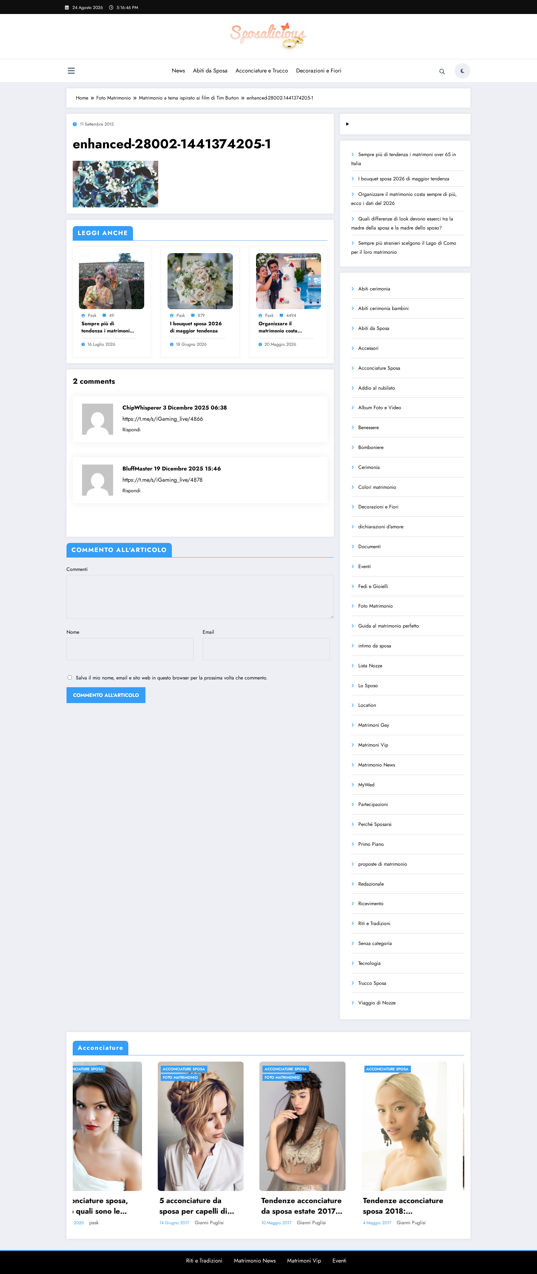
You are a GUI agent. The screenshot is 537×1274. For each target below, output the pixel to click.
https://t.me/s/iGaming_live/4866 (162, 419)
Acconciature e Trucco (262, 71)
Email (208, 632)
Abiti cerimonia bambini (383, 308)
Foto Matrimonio (375, 605)
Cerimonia (369, 467)
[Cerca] (442, 72)
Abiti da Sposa (210, 71)
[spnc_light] (462, 71)
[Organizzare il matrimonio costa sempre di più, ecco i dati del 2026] (288, 280)
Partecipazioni (373, 804)
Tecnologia (369, 963)
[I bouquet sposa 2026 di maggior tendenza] (200, 280)
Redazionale (371, 883)
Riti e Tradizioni (374, 923)
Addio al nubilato (376, 387)
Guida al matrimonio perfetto (388, 625)
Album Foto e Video (379, 407)
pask (92, 315)
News (178, 71)
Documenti (369, 546)
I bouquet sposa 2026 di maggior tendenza (196, 327)
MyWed (366, 784)
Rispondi (131, 429)
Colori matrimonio (377, 487)
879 (201, 315)
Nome (73, 632)
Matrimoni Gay (373, 725)
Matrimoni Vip (373, 744)
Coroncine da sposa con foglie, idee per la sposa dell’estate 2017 (422, 1205)
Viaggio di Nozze (377, 1002)
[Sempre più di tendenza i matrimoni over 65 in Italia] (111, 280)
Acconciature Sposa (379, 368)
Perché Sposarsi (375, 824)
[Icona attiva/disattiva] (71, 71)
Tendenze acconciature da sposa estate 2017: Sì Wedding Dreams (118, 1205)
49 (111, 315)
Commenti (77, 569)
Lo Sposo (368, 685)
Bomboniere (370, 447)
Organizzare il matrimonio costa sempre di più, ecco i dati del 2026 (283, 327)
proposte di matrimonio (382, 864)
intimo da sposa (374, 645)
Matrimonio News (376, 764)
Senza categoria (375, 943)
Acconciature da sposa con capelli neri (321, 1205)
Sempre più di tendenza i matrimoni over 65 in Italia (105, 327)
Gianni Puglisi (128, 1222)
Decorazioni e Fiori (319, 71)
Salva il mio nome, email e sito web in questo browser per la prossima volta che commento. (172, 677)
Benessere (368, 427)
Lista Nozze (370, 665)
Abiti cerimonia (374, 288)
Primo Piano (371, 844)
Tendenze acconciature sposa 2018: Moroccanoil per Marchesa (220, 1205)
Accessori (368, 348)
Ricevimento (370, 903)
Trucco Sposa (372, 983)
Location (367, 705)
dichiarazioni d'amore (380, 526)
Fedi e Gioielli (373, 586)
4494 (291, 315)
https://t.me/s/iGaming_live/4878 (162, 480)
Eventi (364, 566)
